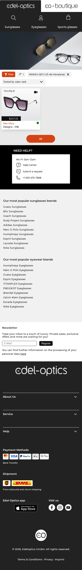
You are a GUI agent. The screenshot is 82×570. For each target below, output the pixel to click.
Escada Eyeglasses (15, 301)
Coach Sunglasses (14, 215)
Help (6, 431)
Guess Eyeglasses (14, 274)
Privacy (48, 559)
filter (11, 74)
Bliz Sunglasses (13, 211)
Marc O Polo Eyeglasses (18, 270)
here (23, 353)
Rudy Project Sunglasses (19, 220)
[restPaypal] (25, 456)
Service (8, 414)
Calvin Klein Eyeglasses (18, 297)
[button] (20, 6)
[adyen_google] (44, 456)
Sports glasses (67, 27)
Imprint (59, 559)
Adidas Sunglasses (15, 224)
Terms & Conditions (30, 559)
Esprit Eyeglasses (14, 279)
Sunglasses (12, 27)
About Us (9, 396)
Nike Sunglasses (13, 247)
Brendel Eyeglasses (15, 292)
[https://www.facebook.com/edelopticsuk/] (52, 508)
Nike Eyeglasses (13, 306)
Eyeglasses (38, 27)
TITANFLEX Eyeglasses (17, 283)
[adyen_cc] (6, 456)
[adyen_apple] (35, 456)
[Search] (13, 17)
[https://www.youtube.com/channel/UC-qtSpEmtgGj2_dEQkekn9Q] (68, 508)
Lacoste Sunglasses (15, 243)
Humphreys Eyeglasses (18, 265)
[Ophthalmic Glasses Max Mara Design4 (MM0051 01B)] (21, 102)
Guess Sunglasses (14, 206)
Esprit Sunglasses (14, 238)
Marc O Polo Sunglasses (18, 229)
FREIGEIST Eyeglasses (17, 288)
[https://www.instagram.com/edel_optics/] (60, 508)
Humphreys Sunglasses (18, 234)
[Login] (41, 17)
